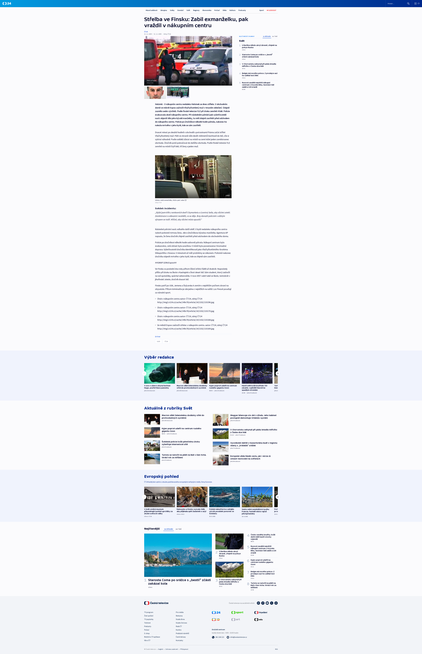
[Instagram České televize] (258, 603)
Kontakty (179, 640)
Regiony (196, 10)
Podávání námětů (182, 633)
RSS (276, 649)
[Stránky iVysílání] (260, 612)
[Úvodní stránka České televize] (156, 603)
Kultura (232, 10)
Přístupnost (184, 649)
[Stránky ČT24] (216, 612)
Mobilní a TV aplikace (152, 637)
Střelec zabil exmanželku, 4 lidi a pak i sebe (169, 200)
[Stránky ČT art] (235, 619)
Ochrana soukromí (172, 649)
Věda (224, 10)
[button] (193, 176)
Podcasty (242, 10)
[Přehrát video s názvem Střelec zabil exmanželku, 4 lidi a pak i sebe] (193, 176)
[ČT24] (7, 3)
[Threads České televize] (276, 603)
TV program (148, 612)
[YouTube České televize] (267, 603)
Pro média (180, 612)
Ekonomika (207, 10)
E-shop (147, 633)
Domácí (180, 10)
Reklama (179, 616)
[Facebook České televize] (263, 603)
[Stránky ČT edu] (258, 619)
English (160, 649)
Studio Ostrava (181, 623)
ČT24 (146, 32)
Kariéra (178, 630)
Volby (172, 10)
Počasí (217, 10)
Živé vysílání (148, 616)
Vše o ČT (147, 640)
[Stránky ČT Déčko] (216, 619)
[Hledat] (408, 3)
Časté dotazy (181, 637)
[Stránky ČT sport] (237, 612)
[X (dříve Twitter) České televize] (271, 603)
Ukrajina (163, 10)
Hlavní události (151, 10)
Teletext (147, 623)
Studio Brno (180, 619)
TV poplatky (148, 619)
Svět (188, 10)
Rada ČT (179, 626)
